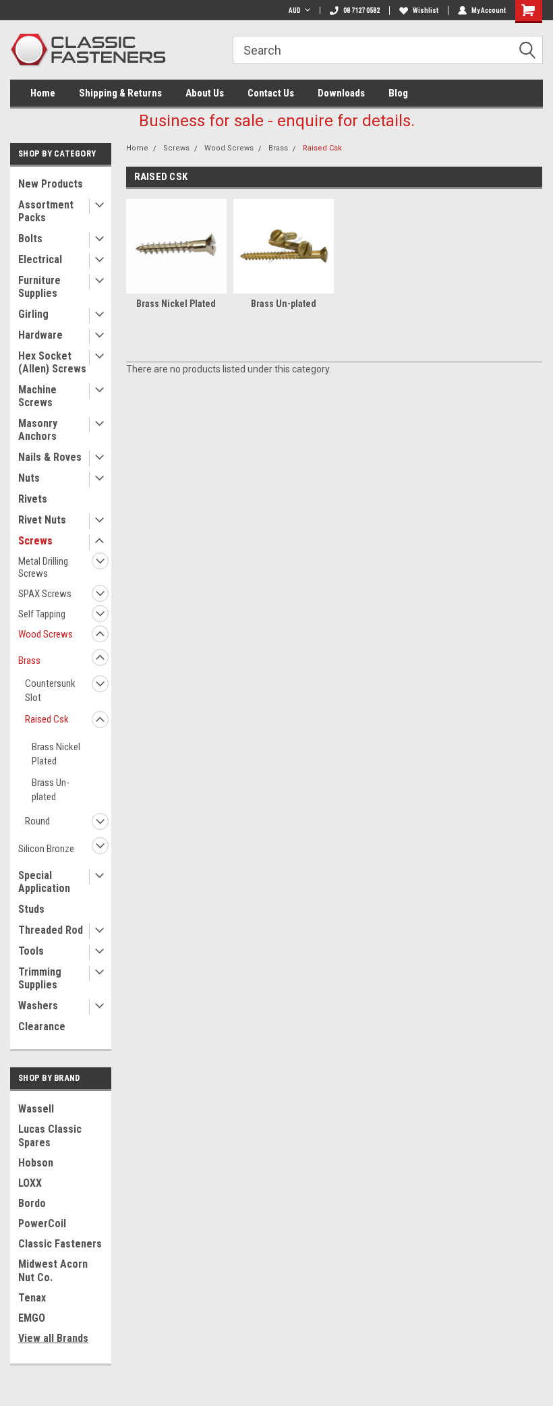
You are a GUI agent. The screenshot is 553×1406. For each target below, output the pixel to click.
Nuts (29, 478)
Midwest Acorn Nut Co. (53, 1271)
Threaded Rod (50, 930)
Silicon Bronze (46, 849)
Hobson (35, 1162)
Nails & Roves (50, 457)
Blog (398, 93)
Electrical (40, 259)
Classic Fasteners (60, 1243)
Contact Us (271, 93)
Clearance (41, 1026)
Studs (31, 909)
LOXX (30, 1183)
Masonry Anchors (37, 430)
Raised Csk (47, 719)
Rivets (32, 499)
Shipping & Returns (120, 93)
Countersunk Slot (50, 690)
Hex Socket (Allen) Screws (52, 362)
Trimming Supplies (39, 978)
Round (37, 821)
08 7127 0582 (361, 10)
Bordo (32, 1203)
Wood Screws (45, 634)
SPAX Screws (44, 594)
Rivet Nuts (42, 519)
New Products (50, 183)
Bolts (30, 238)
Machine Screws (37, 396)
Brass (29, 660)
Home (42, 93)
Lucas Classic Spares (50, 1136)
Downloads (341, 93)
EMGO (31, 1318)
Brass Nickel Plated (56, 754)
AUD (295, 10)
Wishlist (425, 10)
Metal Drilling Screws (43, 567)
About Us (204, 93)
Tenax (32, 1297)
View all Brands (53, 1338)
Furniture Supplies (39, 287)
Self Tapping (41, 614)
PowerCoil (42, 1223)
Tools (31, 951)
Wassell (36, 1108)
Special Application (44, 882)
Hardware (40, 335)
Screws (35, 540)
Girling (33, 314)
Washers (38, 1005)
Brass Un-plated (50, 790)
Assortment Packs (46, 211)
